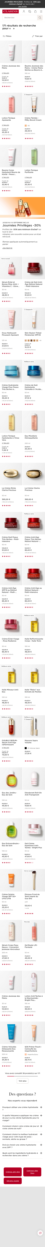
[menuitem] (23, 11)
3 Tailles (5, 125)
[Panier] (35, 11)
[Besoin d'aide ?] (40, 1233)
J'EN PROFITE (7, 248)
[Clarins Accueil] (10, 11)
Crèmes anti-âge (13, 1172)
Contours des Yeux (32, 1172)
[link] (22, 225)
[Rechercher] (40, 17)
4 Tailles (5, 443)
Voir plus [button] (22, 1081)
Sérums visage (13, 1181)
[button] (22, 1108)
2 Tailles (5, 73)
